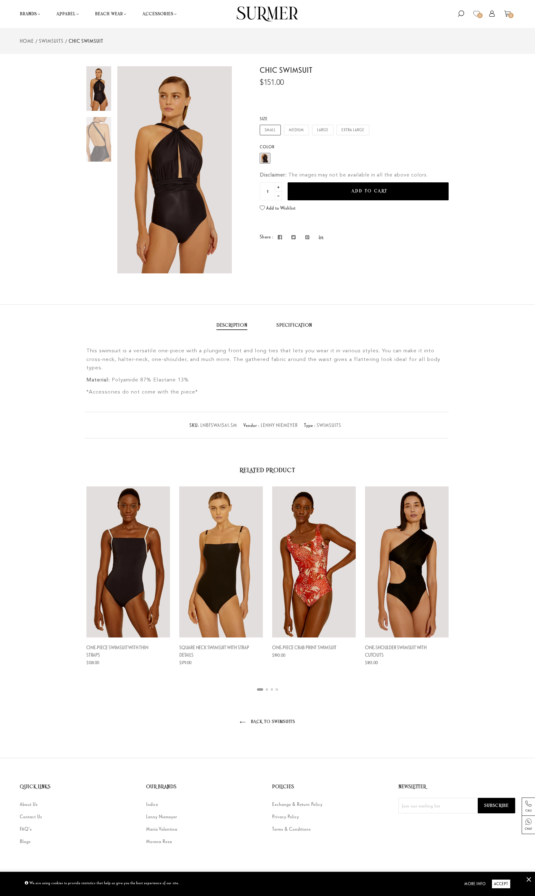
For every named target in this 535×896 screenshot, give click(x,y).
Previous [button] (126, 169)
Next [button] (222, 169)
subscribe (496, 805)
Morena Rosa (159, 841)
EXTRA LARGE (352, 130)
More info (475, 883)
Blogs (25, 841)
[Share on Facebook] (280, 237)
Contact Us (31, 816)
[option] (174, 169)
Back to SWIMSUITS (272, 721)
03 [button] (272, 689)
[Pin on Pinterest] (307, 237)
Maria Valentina (161, 829)
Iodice (152, 804)
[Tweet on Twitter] (293, 237)
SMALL (270, 130)
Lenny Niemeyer (161, 816)
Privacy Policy (285, 816)
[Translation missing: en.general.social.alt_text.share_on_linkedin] (321, 237)
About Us (29, 804)
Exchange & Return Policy (297, 804)
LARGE (322, 130)
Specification (294, 325)
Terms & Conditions (291, 829)
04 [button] (277, 689)
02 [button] (267, 689)
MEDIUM (296, 130)
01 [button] (260, 689)
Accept (501, 883)
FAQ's (26, 829)
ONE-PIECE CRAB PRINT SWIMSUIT (304, 647)
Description (231, 325)
